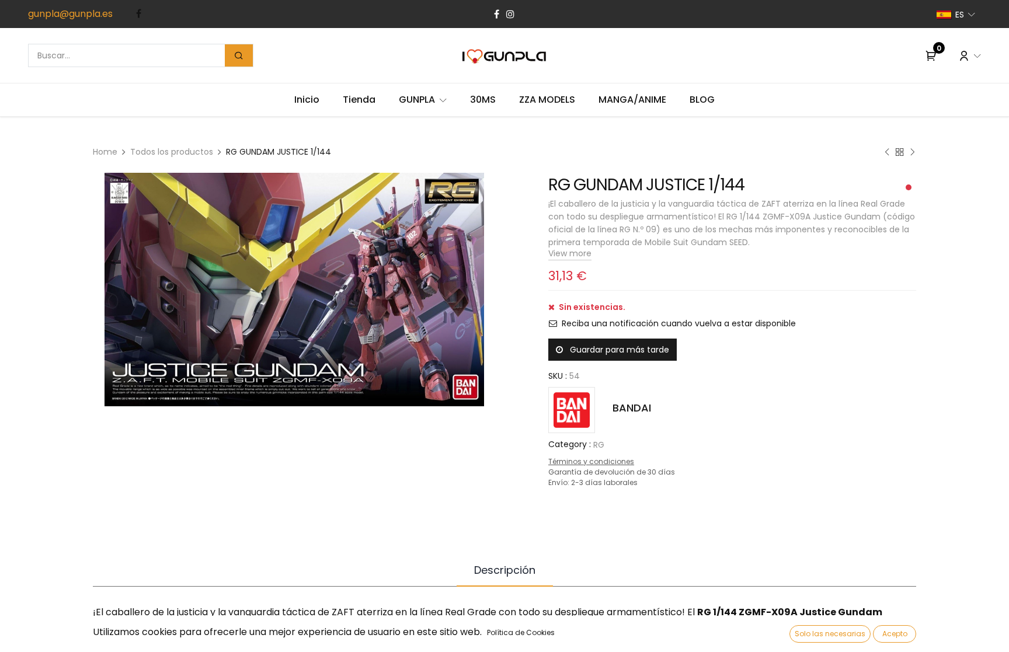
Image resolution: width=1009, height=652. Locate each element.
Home (105, 152)
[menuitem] (307, 99)
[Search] (239, 55)
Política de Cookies (521, 632)
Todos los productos (171, 152)
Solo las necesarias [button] (830, 634)
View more (570, 253)
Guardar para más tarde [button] (618, 349)
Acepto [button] (894, 634)
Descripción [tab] (504, 570)
